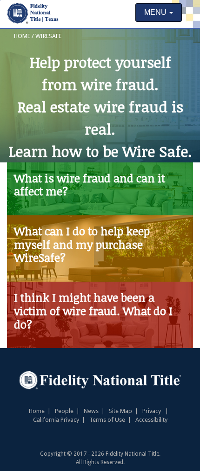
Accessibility (151, 419)
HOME (22, 35)
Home (37, 410)
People (68, 410)
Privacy (151, 410)
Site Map (120, 410)
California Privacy (56, 419)
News (91, 410)
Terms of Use (107, 419)
